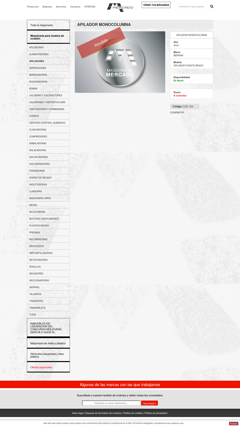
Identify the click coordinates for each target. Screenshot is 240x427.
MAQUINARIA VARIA (40, 198)
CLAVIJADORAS (37, 129)
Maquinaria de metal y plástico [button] (48, 343)
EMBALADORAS (37, 143)
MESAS (33, 205)
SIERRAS (34, 287)
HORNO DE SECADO (40, 177)
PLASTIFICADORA (39, 225)
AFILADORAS (36, 47)
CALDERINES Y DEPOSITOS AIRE (47, 102)
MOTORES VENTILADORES (44, 218)
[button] (47, 37)
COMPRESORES (38, 136)
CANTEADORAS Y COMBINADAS (46, 109)
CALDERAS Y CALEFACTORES (45, 95)
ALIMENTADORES (38, 54)
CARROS (34, 115)
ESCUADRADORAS (39, 163)
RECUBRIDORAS (38, 239)
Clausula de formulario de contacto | (104, 413)
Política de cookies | (133, 413)
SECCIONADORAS (39, 280)
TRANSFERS (36, 301)
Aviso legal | (78, 413)
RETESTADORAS (38, 259)
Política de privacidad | (156, 413)
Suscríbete (149, 403)
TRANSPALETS (37, 307)
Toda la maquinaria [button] (41, 25)
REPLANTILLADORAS (40, 253)
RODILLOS (35, 266)
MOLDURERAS (37, 211)
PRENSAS (34, 232)
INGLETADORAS (38, 184)
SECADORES (36, 273)
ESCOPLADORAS (38, 157)
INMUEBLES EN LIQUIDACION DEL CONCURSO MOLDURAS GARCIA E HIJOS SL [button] (46, 328)
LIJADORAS (35, 191)
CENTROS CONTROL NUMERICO (47, 122)
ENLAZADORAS (37, 150)
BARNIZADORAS (38, 74)
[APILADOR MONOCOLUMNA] (120, 62)
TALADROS (35, 294)
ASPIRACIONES (37, 68)
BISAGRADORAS (38, 81)
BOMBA (33, 88)
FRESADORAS (37, 170)
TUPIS (32, 314)
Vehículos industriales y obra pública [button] (47, 355)
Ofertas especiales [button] (41, 367)
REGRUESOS (36, 246)
